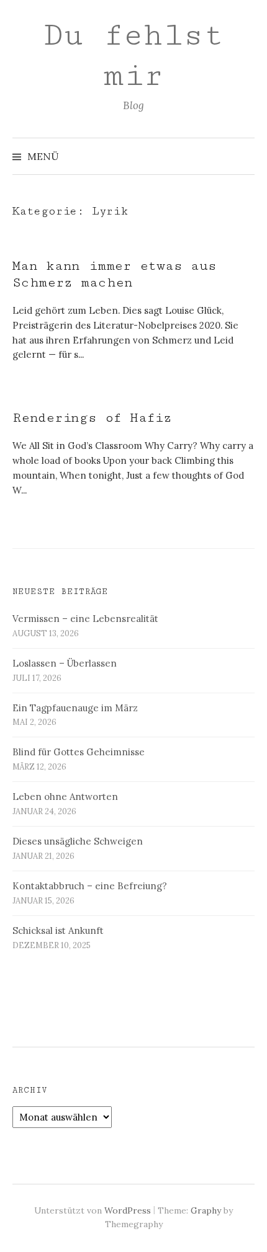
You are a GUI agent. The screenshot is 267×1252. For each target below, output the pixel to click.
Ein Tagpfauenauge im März (75, 708)
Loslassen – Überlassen (64, 663)
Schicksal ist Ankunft (58, 930)
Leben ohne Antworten (65, 796)
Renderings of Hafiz (92, 417)
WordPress (127, 1210)
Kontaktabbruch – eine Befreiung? (89, 886)
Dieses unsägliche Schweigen (77, 841)
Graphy (206, 1210)
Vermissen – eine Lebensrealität (85, 618)
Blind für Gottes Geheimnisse (78, 752)
